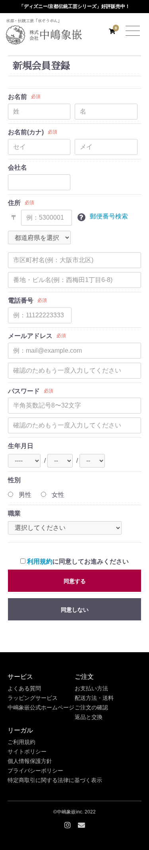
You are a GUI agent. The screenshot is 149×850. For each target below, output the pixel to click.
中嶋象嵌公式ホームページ (41, 707)
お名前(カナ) (26, 132)
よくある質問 (24, 688)
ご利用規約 (21, 742)
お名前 (17, 96)
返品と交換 (89, 717)
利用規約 (39, 561)
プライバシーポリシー (35, 770)
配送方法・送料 (94, 698)
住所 (14, 202)
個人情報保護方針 (30, 761)
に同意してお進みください (78, 561)
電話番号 (20, 300)
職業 (14, 513)
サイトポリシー (27, 751)
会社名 (17, 167)
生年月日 (20, 445)
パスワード (24, 391)
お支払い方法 (91, 688)
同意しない (75, 610)
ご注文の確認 (91, 707)
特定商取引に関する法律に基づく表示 (55, 780)
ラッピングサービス (33, 698)
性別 (14, 480)
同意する (75, 581)
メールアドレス (30, 335)
